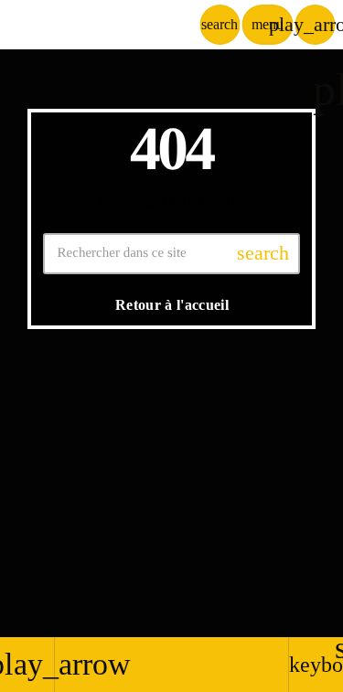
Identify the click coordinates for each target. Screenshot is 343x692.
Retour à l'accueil (172, 305)
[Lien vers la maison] (103, 25)
